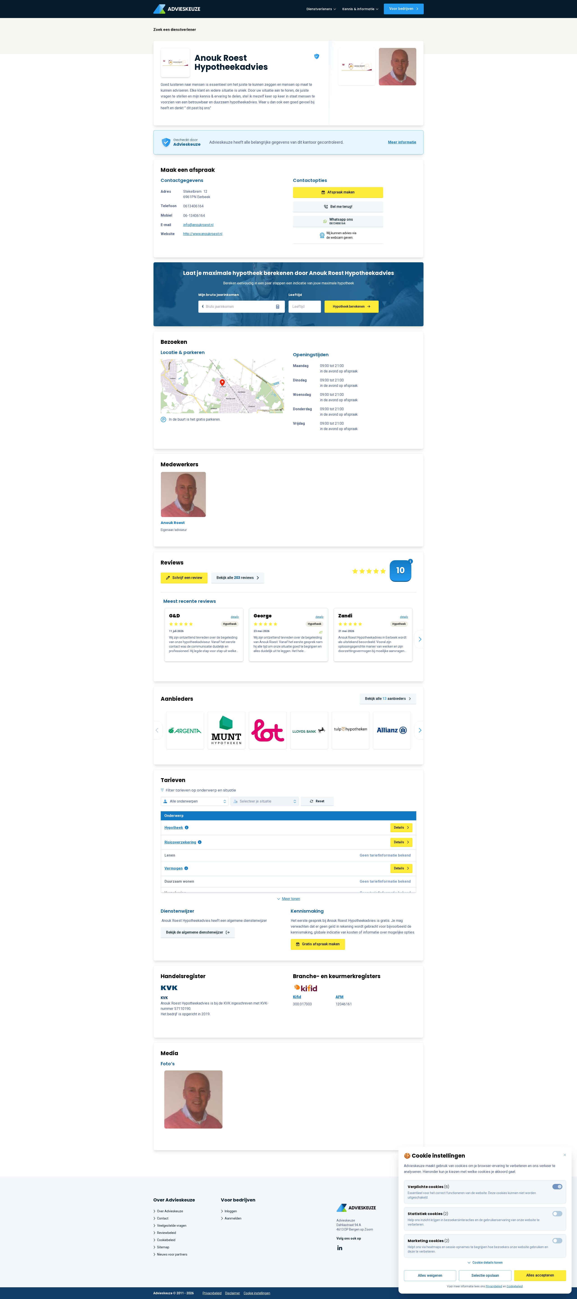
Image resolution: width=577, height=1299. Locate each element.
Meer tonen (291, 899)
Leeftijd (295, 294)
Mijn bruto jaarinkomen (218, 294)
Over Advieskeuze (170, 1211)
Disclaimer (232, 1293)
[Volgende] (423, 639)
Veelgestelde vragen (171, 1225)
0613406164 (193, 206)
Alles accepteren (540, 1275)
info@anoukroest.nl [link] (198, 225)
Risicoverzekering (180, 842)
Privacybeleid (212, 1293)
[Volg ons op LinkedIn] (339, 1248)
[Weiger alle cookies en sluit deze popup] (564, 1155)
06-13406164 (194, 215)
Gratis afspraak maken (321, 944)
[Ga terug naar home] (356, 1208)
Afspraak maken (341, 192)
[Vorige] (153, 730)
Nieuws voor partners (172, 1254)
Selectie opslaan (485, 1275)
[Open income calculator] (277, 306)
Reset (320, 801)
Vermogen (174, 868)
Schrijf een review (187, 578)
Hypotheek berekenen (349, 306)
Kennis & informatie (358, 9)
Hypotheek (174, 827)
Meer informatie (402, 142)
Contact (162, 1218)
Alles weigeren (430, 1275)
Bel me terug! (341, 206)
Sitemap (163, 1247)
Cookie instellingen (257, 1293)
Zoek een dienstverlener (174, 29)
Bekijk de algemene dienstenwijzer (194, 932)
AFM (339, 997)
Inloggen (231, 1211)
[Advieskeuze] (176, 9)
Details (399, 827)
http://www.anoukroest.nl (202, 234)
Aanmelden (233, 1218)
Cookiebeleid (166, 1240)
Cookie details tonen (487, 1262)
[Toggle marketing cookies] (557, 1213)
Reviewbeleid (166, 1233)
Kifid (297, 997)
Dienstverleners (319, 9)
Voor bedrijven (401, 9)
